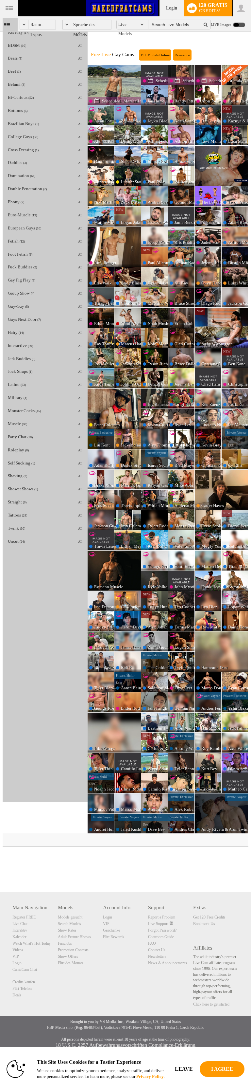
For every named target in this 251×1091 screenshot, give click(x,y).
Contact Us (156, 950)
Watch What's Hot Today (31, 943)
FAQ (152, 943)
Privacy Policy (150, 1076)
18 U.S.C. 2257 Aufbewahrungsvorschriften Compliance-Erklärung (125, 1045)
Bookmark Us (204, 923)
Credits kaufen (23, 982)
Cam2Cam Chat (24, 969)
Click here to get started (211, 1004)
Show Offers (68, 956)
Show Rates (67, 930)
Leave (184, 1069)
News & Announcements (167, 963)
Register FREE (24, 917)
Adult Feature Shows (74, 937)
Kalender (19, 937)
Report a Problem (161, 917)
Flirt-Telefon (22, 988)
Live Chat (19, 923)
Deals (16, 995)
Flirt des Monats (70, 963)
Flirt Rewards (113, 937)
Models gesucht (70, 917)
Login (171, 8)
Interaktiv (19, 930)
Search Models (69, 923)
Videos (17, 950)
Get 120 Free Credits (209, 917)
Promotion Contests (73, 950)
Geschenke (111, 930)
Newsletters (157, 956)
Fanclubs (65, 943)
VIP (15, 956)
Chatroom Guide (161, 937)
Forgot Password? (162, 930)
